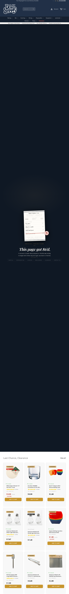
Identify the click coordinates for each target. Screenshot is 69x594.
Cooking (29, 260)
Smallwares (38, 260)
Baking (10, 18)
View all (63, 458)
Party (34, 21)
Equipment (49, 18)
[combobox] (29, 9)
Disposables (39, 18)
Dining (31, 18)
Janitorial (57, 18)
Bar (16, 18)
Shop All (11, 260)
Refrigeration (20, 260)
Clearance (41, 21)
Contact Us (57, 260)
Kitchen (27, 21)
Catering (22, 18)
